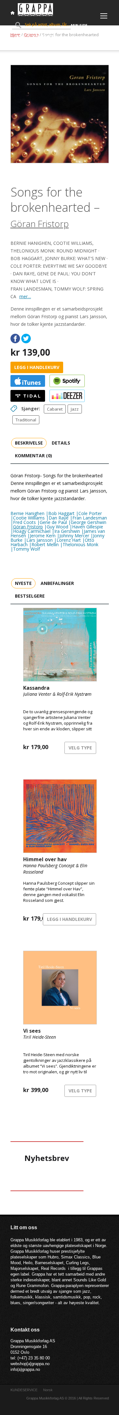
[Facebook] (15, 338)
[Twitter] (26, 338)
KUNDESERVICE (23, 1390)
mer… (25, 296)
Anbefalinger (57, 583)
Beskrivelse (29, 443)
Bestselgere (30, 596)
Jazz (75, 409)
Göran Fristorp (39, 224)
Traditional (26, 420)
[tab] (29, 442)
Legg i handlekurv (36, 367)
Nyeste (23, 583)
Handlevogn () (34, 36)
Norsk (48, 1390)
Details (61, 443)
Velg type (80, 748)
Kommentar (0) (33, 456)
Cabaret (55, 409)
